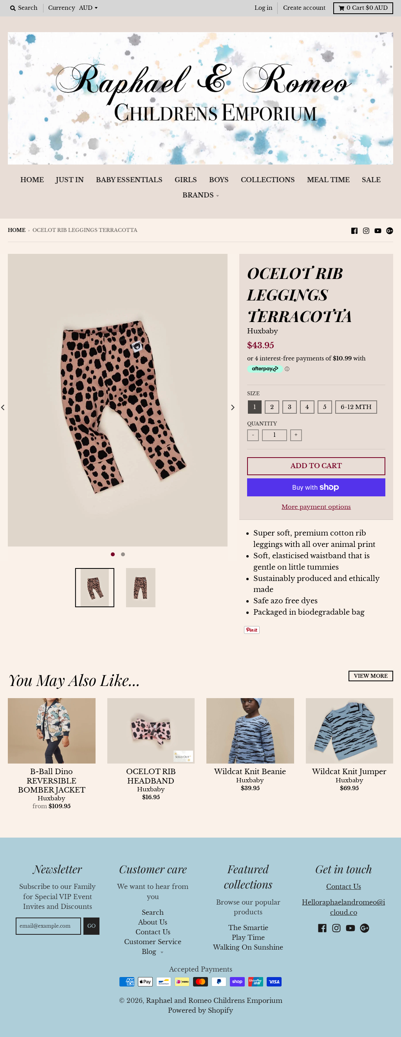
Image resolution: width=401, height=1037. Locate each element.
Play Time (248, 937)
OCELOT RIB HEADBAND (151, 776)
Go (91, 926)
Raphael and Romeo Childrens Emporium (214, 1000)
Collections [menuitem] (268, 180)
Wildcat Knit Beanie (250, 771)
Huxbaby (262, 331)
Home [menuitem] (32, 180)
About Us (152, 922)
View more (371, 676)
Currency (61, 8)
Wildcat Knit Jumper (349, 771)
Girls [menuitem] (186, 180)
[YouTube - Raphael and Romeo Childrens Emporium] (377, 229)
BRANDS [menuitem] (198, 195)
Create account (304, 8)
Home (16, 230)
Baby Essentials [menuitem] (129, 180)
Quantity (262, 424)
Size (253, 393)
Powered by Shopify (200, 1010)
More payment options (316, 506)
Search (153, 912)
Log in (264, 8)
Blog (150, 952)
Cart (367, 8)
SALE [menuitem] (371, 180)
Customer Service (152, 942)
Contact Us (152, 932)
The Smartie (248, 928)
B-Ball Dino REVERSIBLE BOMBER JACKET (51, 780)
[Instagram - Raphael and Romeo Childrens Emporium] (366, 229)
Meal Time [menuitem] (328, 180)
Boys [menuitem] (219, 180)
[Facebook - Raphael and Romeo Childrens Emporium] (354, 229)
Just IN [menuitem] (70, 180)
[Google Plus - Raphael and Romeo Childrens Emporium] (389, 229)
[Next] (232, 407)
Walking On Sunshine (248, 947)
